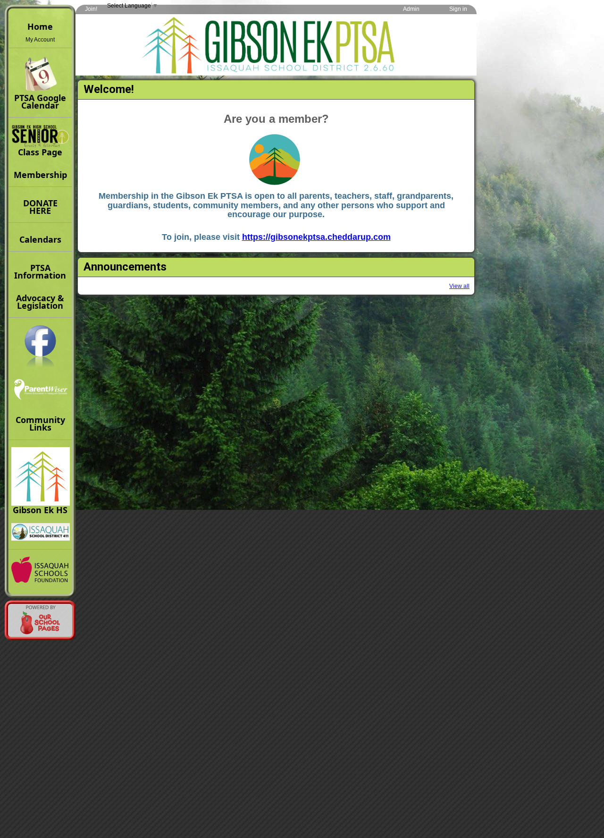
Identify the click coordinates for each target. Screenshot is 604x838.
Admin (411, 9)
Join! (91, 9)
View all (459, 286)
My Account (40, 39)
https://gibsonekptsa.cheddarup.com (316, 237)
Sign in (458, 9)
